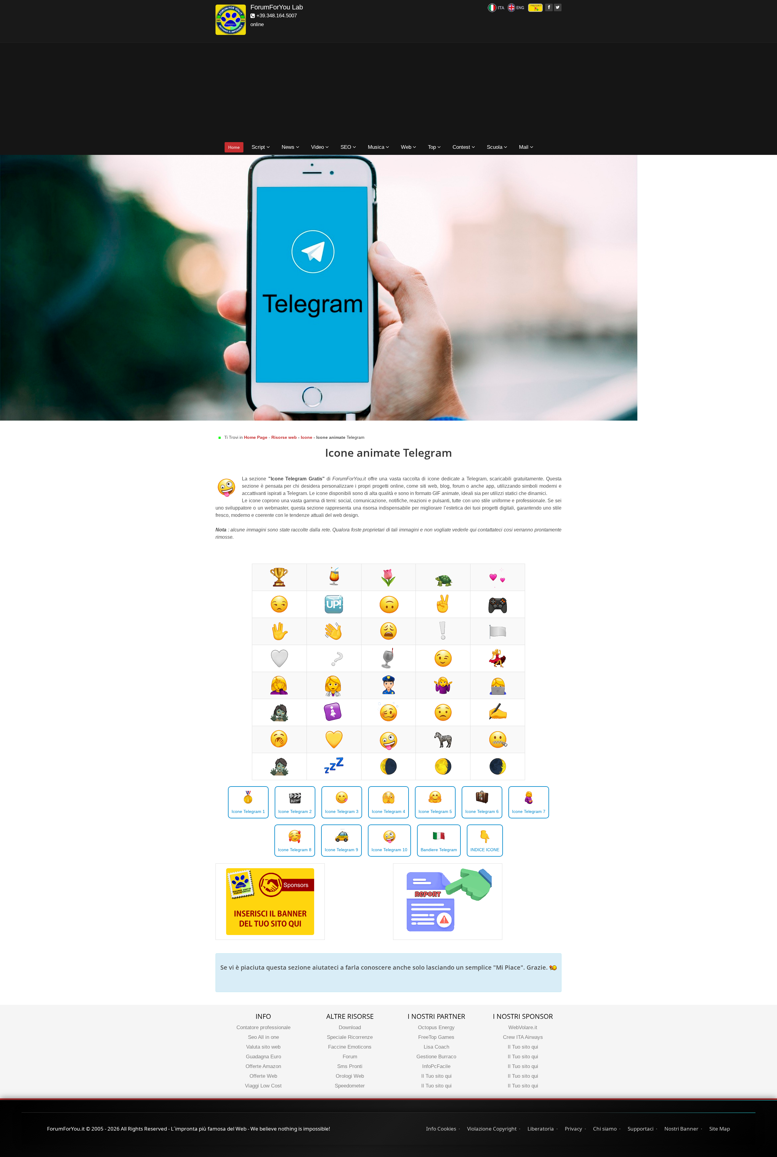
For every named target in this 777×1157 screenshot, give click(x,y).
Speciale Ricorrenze (350, 1037)
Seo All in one (263, 1037)
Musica (377, 147)
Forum (350, 1057)
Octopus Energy (436, 1027)
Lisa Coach (436, 1047)
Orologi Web (350, 1076)
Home (234, 147)
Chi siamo (605, 1128)
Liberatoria (541, 1128)
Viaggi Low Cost (263, 1086)
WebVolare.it (522, 1027)
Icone (306, 437)
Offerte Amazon (263, 1066)
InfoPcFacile (436, 1066)
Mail (524, 147)
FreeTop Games (436, 1037)
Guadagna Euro (263, 1057)
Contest (462, 147)
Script (259, 147)
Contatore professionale (263, 1027)
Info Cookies (441, 1128)
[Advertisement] (388, 92)
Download (350, 1027)
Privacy (573, 1128)
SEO (347, 147)
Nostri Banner (681, 1128)
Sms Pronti (349, 1066)
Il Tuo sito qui (436, 1076)
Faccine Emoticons (350, 1047)
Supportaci (640, 1128)
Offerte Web (263, 1076)
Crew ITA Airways (523, 1037)
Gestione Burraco (436, 1057)
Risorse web (284, 437)
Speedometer (350, 1086)
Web (407, 147)
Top (432, 147)
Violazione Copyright (492, 1128)
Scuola (495, 147)
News (289, 147)
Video (318, 147)
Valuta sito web (263, 1047)
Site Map (719, 1128)
